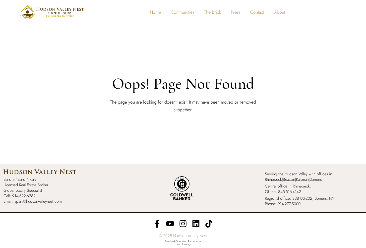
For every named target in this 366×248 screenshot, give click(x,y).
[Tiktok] (209, 224)
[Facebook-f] (157, 224)
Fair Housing (183, 244)
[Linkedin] (196, 224)
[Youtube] (170, 224)
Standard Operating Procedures (183, 241)
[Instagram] (183, 224)
